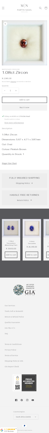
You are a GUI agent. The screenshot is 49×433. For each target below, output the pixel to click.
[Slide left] (19, 265)
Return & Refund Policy (14, 317)
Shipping (13, 81)
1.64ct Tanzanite (32, 242)
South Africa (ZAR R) (23, 417)
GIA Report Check (12, 366)
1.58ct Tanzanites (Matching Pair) (11, 243)
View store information (14, 123)
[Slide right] (29, 265)
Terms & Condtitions (13, 344)
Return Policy (23, 200)
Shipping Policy (23, 183)
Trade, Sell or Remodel (14, 311)
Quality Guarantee (12, 322)
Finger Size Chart (9, 163)
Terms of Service (11, 355)
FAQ (6, 334)
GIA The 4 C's (10, 328)
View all (24, 272)
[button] (3, 8)
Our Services (10, 305)
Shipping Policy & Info (14, 361)
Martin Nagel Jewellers (26, 430)
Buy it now (24, 107)
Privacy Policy (10, 350)
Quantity (5, 86)
